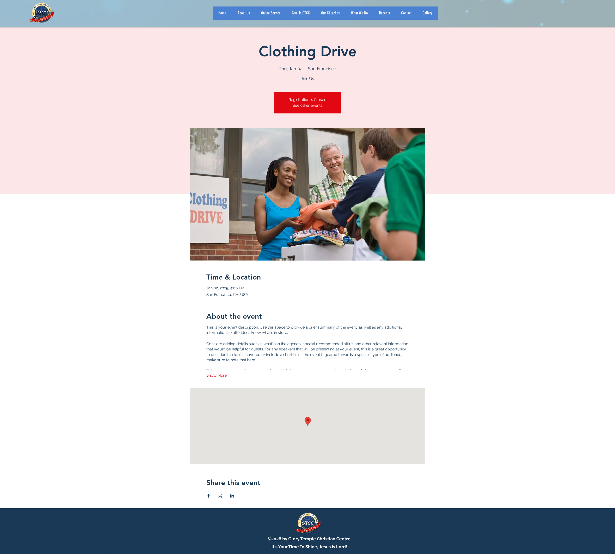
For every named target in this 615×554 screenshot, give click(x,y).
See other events (307, 105)
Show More (216, 375)
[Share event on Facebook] (208, 496)
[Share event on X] (220, 496)
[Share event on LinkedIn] (232, 496)
